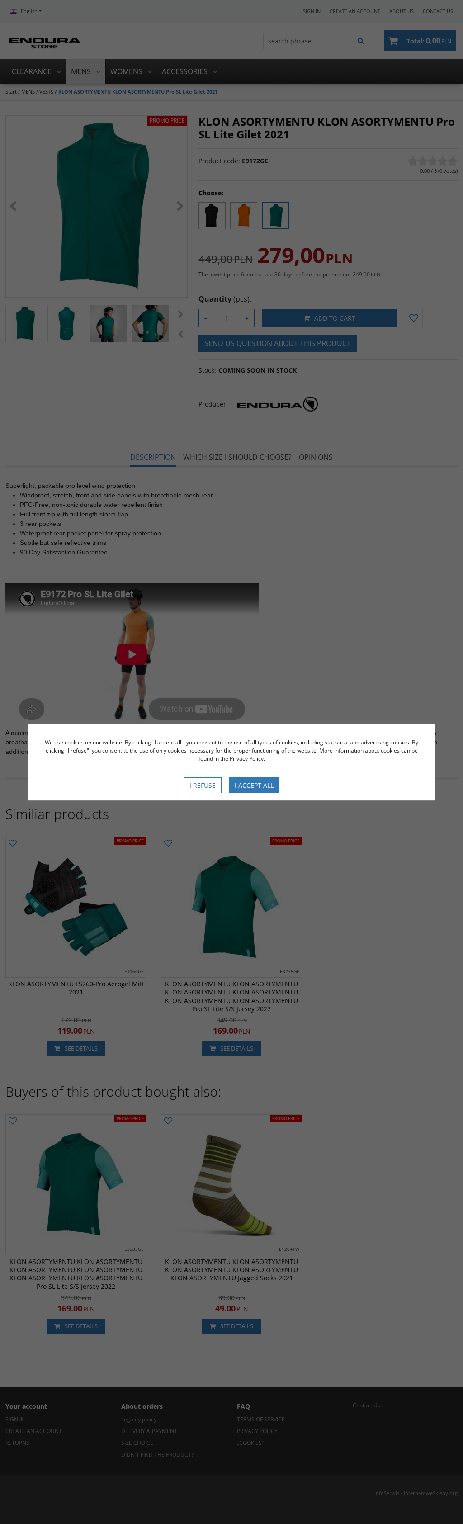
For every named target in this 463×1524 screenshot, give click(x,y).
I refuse (202, 785)
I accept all (254, 785)
